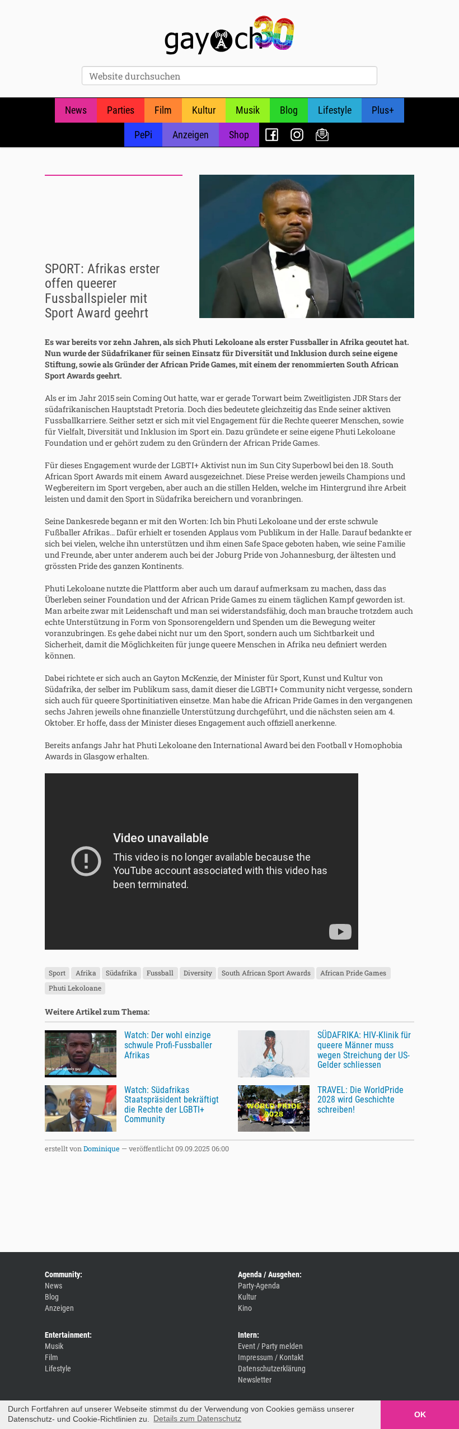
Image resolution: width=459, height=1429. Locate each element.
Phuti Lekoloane (75, 988)
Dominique (101, 1148)
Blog (289, 110)
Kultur (204, 110)
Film (163, 110)
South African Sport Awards (266, 973)
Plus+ (383, 110)
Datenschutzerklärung (272, 1368)
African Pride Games (353, 973)
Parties (120, 110)
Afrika (86, 973)
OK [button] (420, 1414)
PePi (143, 135)
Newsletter (322, 135)
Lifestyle (335, 110)
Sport (57, 973)
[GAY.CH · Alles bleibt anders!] (229, 35)
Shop (239, 135)
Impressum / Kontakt (270, 1357)
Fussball (160, 973)
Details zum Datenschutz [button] (197, 1418)
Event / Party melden (270, 1346)
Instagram (297, 135)
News (76, 110)
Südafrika (121, 973)
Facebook (271, 135)
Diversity (198, 973)
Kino (245, 1308)
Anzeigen (190, 135)
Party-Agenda (259, 1285)
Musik (248, 110)
